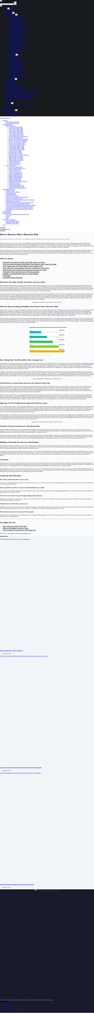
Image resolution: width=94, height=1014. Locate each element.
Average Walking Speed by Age (16, 135)
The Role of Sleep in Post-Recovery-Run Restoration (21, 272)
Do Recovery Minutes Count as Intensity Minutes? (17, 203)
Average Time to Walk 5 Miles (16, 132)
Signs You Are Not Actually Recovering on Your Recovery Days (25, 270)
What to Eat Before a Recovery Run (15, 528)
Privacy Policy (6, 1005)
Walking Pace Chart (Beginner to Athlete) (18, 139)
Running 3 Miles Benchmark (15, 176)
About (4, 1003)
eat (77, 285)
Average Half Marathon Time (15, 173)
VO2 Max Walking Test (14, 164)
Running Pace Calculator (14, 184)
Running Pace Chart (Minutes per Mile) (18, 181)
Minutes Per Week (10, 190)
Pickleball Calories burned (9, 219)
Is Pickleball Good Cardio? (12, 223)
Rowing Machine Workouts (12, 123)
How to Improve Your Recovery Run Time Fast (19, 530)
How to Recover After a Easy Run (15, 526)
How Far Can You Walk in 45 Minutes (18, 141)
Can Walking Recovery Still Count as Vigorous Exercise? (19, 207)
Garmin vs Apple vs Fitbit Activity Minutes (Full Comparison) (20, 199)
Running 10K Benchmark (15, 178)
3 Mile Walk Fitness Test (14, 162)
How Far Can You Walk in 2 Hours (17, 144)
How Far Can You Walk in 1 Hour (17, 143)
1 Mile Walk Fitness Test (14, 161)
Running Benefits (7, 213)
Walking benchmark (10, 126)
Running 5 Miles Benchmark (15, 177)
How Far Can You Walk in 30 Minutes (18, 140)
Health (12, 533)
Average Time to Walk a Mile (15, 127)
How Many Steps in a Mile (15, 151)
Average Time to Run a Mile (15, 166)
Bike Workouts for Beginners (12, 122)
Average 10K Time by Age (15, 172)
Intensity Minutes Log (11, 193)
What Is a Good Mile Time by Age (17, 168)
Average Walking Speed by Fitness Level (18, 136)
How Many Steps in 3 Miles (15, 153)
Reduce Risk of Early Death (12, 195)
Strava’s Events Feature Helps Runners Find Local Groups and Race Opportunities (21, 767)
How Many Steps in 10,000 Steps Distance (19, 155)
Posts (4, 225)
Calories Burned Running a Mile (16, 186)
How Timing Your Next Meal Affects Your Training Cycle (23, 266)
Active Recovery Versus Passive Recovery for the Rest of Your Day (26, 268)
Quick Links (6, 1009)
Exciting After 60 (7, 211)
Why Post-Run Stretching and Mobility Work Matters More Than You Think (29, 264)
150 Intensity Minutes (11, 194)
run (20, 285)
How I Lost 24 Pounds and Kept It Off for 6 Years (17, 214)
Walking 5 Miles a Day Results (16, 160)
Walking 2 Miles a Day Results (16, 157)
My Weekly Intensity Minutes (13, 192)
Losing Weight (23, 533)
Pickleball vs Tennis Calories (12, 222)
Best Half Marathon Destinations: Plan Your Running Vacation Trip (17, 884)
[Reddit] (4, 1001)
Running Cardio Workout (15, 169)
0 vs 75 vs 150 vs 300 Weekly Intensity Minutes (17, 197)
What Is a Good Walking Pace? (16, 137)
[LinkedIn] (1, 1001)
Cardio (8, 533)
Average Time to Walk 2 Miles (16, 128)
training (74, 314)
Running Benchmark (11, 165)
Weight (7, 217)
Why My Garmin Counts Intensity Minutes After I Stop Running (21, 205)
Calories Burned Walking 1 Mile (16, 145)
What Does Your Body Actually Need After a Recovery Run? (24, 262)
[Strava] (6, 1001)
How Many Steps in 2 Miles (15, 152)
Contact (5, 1007)
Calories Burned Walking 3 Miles (16, 148)
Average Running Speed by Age (16, 185)
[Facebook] (3, 1001)
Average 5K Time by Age (15, 170)
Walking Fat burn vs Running (13, 201)
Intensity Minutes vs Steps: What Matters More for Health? (19, 209)
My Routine (8, 210)
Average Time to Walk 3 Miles (16, 129)
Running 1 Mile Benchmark (15, 174)
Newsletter (5, 1008)
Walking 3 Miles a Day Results (16, 159)
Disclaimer (5, 1004)
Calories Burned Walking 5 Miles (16, 149)
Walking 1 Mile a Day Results (16, 156)
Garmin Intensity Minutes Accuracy (14, 198)
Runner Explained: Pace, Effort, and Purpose (11, 650)
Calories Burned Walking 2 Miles (16, 147)
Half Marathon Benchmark (15, 180)
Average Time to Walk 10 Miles (16, 133)
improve (62, 312)
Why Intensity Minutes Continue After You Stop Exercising (19, 202)
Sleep (7, 218)
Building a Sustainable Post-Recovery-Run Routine (20, 274)
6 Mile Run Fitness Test (14, 182)
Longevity (8, 215)
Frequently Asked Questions (12, 277)
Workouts (5, 120)
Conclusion (7, 276)
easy (83, 366)
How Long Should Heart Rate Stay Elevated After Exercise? (20, 206)
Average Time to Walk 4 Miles (16, 131)
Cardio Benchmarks (7, 124)
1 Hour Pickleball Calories (12, 221)
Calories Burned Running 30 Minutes (17, 188)
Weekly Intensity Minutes (9, 189)
